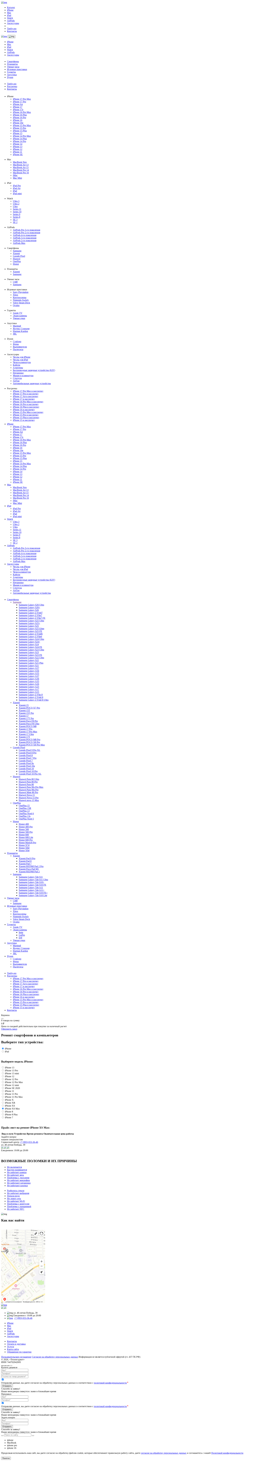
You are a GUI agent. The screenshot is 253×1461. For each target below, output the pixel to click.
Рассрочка (12, 86)
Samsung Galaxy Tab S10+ (31, 882)
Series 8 (16, 217)
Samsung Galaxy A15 (29, 692)
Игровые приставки (17, 69)
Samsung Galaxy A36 (29, 679)
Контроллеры (19, 297)
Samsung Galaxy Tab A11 (31, 887)
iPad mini (17, 193)
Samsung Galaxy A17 (29, 689)
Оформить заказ (9, 1029)
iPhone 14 (17, 144)
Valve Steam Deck (21, 302)
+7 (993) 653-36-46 (29, 1142)
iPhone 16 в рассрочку (24, 409)
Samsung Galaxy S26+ (29, 607)
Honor (16, 264)
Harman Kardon (20, 331)
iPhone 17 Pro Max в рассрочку (28, 391)
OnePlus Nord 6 (26, 813)
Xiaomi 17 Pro (25, 729)
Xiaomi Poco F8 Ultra (29, 723)
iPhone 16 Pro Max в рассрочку (28, 401)
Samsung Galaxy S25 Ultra (31, 620)
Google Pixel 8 (26, 755)
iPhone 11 (17, 152)
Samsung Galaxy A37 (29, 676)
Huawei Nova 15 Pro (29, 797)
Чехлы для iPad (20, 359)
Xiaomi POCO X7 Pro (29, 708)
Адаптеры (18, 367)
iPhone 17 (17, 107)
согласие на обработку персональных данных (163, 1453)
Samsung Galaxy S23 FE (30, 655)
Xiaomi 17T (24, 737)
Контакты (12, 31)
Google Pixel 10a (27, 766)
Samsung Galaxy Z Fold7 (31, 612)
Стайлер (17, 341)
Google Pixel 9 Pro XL (29, 750)
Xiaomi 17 (24, 716)
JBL (15, 334)
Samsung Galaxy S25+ (29, 623)
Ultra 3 (16, 201)
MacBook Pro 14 (21, 170)
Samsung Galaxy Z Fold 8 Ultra (33, 700)
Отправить (7, 1386)
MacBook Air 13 (21, 165)
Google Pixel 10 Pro (28, 771)
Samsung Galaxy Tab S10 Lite (33, 895)
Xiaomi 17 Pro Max (28, 731)
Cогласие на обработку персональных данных (55, 1357)
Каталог (11, 7)
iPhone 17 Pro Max (22, 99)
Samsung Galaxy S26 (29, 610)
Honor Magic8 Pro (27, 842)
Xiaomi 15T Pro (26, 713)
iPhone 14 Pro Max (22, 136)
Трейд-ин (11, 28)
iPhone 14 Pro (19, 141)
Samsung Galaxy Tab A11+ (31, 890)
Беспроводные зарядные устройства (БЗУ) (34, 370)
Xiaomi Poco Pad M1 (29, 869)
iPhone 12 (17, 149)
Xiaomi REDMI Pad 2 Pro (31, 866)
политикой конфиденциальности (110, 1383)
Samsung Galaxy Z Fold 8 (31, 697)
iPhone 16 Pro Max (22, 112)
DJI (20, 937)
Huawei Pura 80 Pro (28, 782)
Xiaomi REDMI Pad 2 (29, 871)
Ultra (15, 206)
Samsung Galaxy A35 (29, 681)
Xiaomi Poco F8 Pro (28, 721)
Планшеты (12, 64)
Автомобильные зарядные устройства (32, 383)
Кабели (16, 365)
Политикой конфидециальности (227, 1453)
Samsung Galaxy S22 (29, 660)
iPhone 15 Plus (20, 130)
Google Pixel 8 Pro (27, 752)
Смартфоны (13, 61)
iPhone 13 (17, 146)
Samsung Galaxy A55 (29, 673)
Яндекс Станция (21, 328)
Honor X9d (24, 850)
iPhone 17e (18, 109)
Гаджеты (11, 72)
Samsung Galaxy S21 (29, 665)
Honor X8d (24, 848)
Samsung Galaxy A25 (29, 686)
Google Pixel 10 (26, 768)
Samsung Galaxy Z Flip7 (30, 615)
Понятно (6, 1458)
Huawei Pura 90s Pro (29, 789)
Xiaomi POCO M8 (27, 726)
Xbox (15, 295)
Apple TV (17, 313)
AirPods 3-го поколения (24, 238)
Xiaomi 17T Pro (26, 718)
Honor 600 (24, 834)
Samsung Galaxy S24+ (29, 642)
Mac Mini (17, 178)
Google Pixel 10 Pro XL (30, 774)
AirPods (11, 20)
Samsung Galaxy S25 (29, 626)
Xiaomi (16, 253)
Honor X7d (24, 845)
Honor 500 (24, 829)
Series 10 (17, 211)
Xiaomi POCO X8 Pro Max (32, 745)
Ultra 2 (16, 204)
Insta (21, 932)
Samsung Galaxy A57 (29, 668)
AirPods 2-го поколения (24, 240)
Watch (10, 18)
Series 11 (17, 209)
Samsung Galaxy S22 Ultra (31, 657)
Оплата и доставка (16, 1344)
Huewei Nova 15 (27, 795)
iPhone (10, 10)
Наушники (18, 373)
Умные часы (13, 66)
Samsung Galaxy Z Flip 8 (31, 694)
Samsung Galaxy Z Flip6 (30, 636)
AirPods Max (19, 243)
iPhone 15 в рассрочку (24, 420)
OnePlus (17, 261)
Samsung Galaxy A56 (29, 671)
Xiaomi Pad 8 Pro (27, 858)
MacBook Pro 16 (21, 172)
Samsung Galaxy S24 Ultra (31, 639)
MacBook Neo (20, 162)
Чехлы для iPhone (21, 357)
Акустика (12, 74)
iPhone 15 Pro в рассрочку (26, 415)
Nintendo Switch (21, 300)
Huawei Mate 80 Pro (28, 792)
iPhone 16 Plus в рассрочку (26, 407)
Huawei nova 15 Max (29, 800)
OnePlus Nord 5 (26, 819)
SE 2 (15, 222)
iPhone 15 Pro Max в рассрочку (28, 412)
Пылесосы (18, 349)
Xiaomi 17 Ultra (26, 734)
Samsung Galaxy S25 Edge (31, 628)
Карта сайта (13, 1349)
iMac (15, 175)
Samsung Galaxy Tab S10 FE (32, 885)
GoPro (22, 935)
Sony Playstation (20, 292)
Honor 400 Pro (26, 826)
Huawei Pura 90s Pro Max (31, 787)
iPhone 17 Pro (19, 101)
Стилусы (17, 378)
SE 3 (15, 219)
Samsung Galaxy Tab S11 (31, 877)
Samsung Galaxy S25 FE (30, 631)
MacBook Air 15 (21, 167)
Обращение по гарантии (19, 1352)
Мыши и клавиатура (23, 375)
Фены (16, 344)
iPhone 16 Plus (20, 115)
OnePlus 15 (24, 805)
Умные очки (19, 318)
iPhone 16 (17, 120)
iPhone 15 (17, 133)
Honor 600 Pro (26, 840)
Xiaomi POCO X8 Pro (29, 742)
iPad (9, 15)
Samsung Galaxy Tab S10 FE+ (33, 893)
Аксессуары (13, 23)
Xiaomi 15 (24, 705)
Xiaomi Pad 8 (25, 861)
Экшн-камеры (20, 315)
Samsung (17, 251)
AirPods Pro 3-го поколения (26, 230)
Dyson (10, 77)
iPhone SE (18, 154)
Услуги (10, 1346)
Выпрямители (20, 347)
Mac (9, 12)
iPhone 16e (18, 123)
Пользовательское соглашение (16, 1357)
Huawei (16, 258)
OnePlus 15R (25, 808)
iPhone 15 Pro (19, 128)
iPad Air (16, 188)
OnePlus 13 (24, 811)
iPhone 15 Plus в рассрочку (26, 417)
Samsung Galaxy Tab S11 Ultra (33, 879)
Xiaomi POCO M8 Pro (29, 739)
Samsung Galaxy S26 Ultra (31, 605)
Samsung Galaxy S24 (29, 644)
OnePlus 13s (24, 816)
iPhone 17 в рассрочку (24, 399)
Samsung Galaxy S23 (29, 652)
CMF (15, 282)
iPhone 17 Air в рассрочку (25, 396)
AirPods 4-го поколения (24, 235)
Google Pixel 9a (26, 763)
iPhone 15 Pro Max (22, 125)
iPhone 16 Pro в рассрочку (26, 404)
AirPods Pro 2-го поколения (26, 232)
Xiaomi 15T (24, 710)
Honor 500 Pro (26, 832)
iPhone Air (18, 104)
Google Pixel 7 (26, 760)
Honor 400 (24, 824)
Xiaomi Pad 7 (25, 863)
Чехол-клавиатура (22, 362)
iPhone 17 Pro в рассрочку (26, 393)
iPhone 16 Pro (19, 117)
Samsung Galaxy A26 (29, 684)
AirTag (16, 381)
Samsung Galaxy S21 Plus (31, 663)
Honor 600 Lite (26, 837)
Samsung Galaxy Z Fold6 (31, 634)
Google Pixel (19, 256)
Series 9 (16, 214)
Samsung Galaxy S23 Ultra (31, 649)
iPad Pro (17, 185)
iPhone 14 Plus (20, 138)
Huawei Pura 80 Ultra (29, 779)
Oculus (16, 305)
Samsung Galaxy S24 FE (30, 647)
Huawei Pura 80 (26, 784)
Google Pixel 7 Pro (27, 758)
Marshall (17, 326)
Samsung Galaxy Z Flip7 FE (32, 618)
